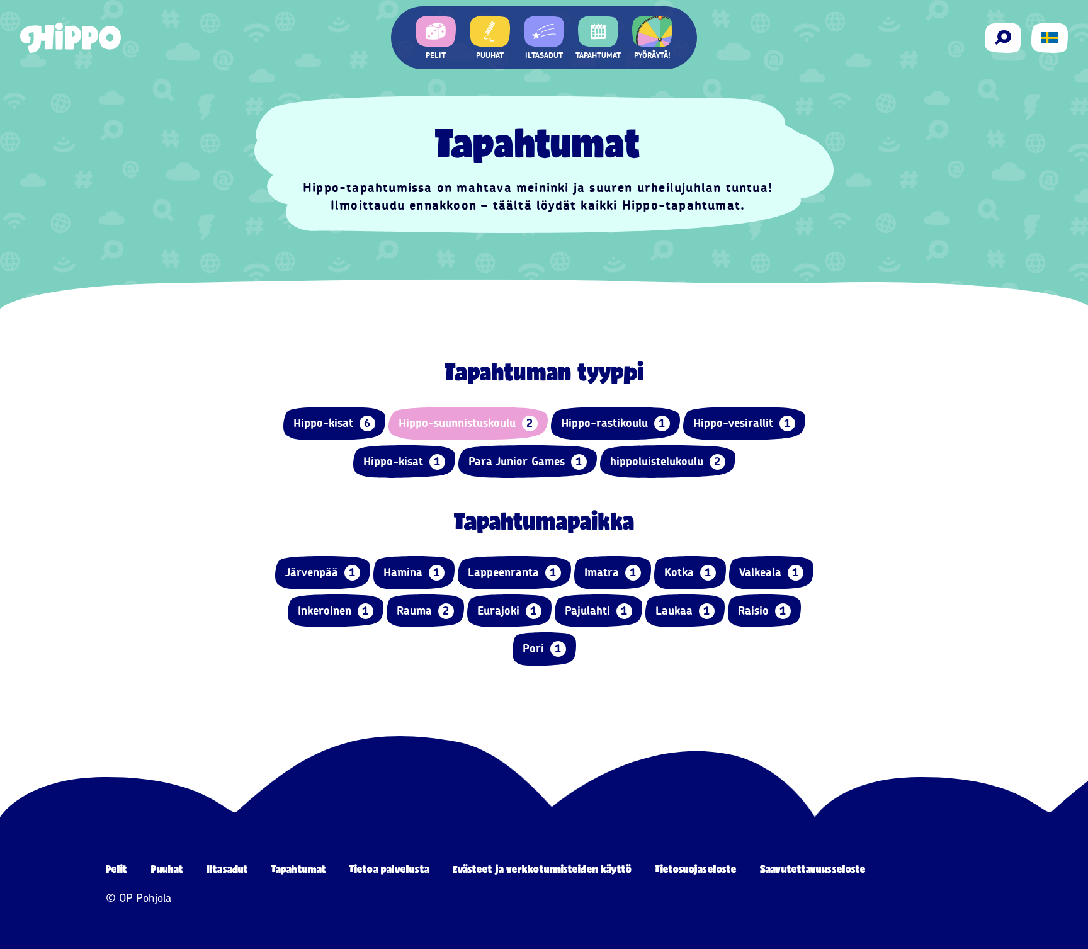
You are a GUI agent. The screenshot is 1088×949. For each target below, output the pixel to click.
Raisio (762, 610)
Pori (542, 648)
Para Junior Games (525, 461)
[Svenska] (1049, 38)
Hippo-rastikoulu (613, 423)
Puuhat (167, 868)
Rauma (423, 610)
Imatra (610, 572)
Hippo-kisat (332, 423)
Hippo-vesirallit (742, 423)
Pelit (117, 868)
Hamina (411, 572)
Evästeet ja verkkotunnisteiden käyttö (542, 868)
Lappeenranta (512, 572)
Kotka (687, 572)
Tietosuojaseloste (696, 868)
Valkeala (769, 572)
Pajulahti (596, 610)
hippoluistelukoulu (665, 461)
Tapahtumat (298, 868)
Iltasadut (227, 868)
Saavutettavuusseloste (813, 868)
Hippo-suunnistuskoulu (466, 423)
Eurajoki (507, 610)
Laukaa (682, 610)
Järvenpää (320, 572)
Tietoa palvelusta (389, 868)
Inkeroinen (333, 610)
